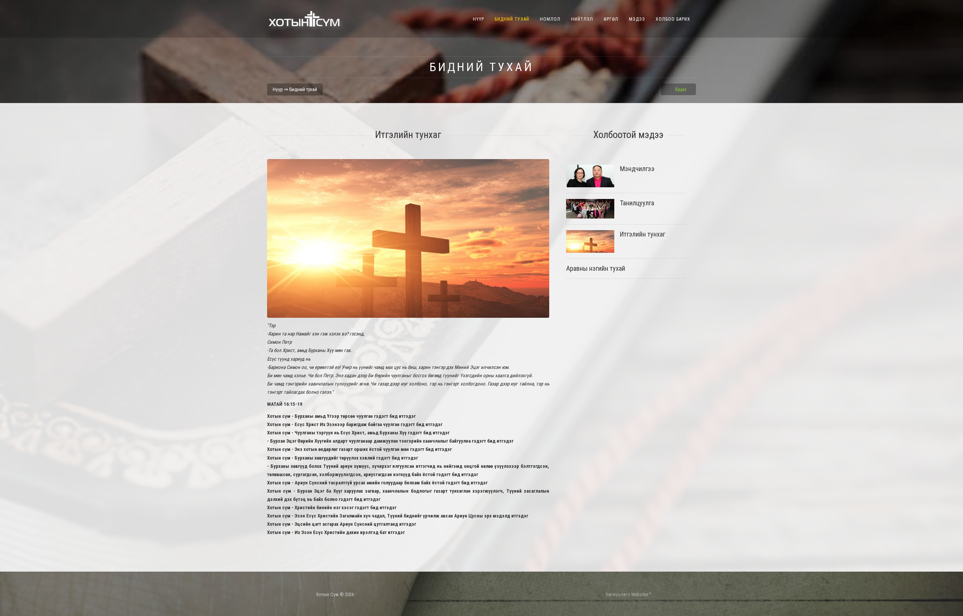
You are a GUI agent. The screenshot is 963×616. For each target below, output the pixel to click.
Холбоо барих (673, 19)
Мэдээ (637, 19)
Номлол (550, 19)
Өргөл (611, 19)
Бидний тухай (512, 19)
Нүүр (478, 19)
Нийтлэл (582, 19)
